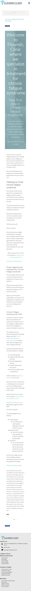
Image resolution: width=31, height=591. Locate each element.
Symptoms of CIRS (5, 583)
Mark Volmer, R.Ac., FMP (6, 569)
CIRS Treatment (5, 557)
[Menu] (29, 3)
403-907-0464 (7, 547)
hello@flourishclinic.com (10, 550)
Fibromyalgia (4, 559)
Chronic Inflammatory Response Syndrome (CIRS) (13, 338)
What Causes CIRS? (5, 585)
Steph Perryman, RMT (6, 575)
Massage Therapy (5, 563)
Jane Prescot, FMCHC (6, 570)
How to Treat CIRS (5, 586)
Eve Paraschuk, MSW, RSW (7, 572)
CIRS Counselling (5, 562)
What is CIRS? (4, 582)
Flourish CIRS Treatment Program (8, 580)
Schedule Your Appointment (14, 261)
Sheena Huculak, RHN (6, 573)
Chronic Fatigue (5, 560)
